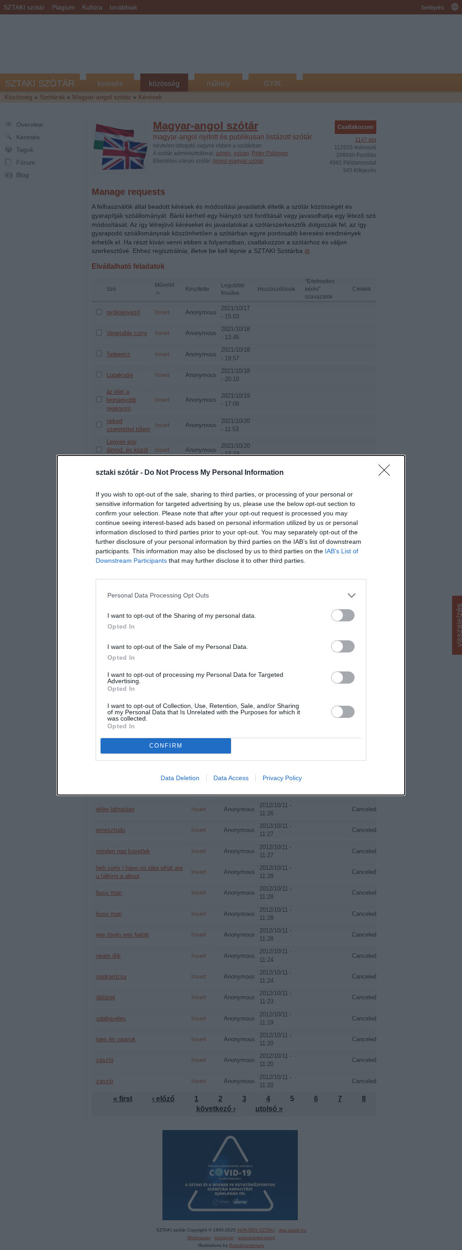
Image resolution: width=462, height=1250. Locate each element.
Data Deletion (180, 777)
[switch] (343, 615)
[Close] (387, 473)
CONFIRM (166, 745)
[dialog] (231, 625)
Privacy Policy (282, 777)
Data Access (231, 777)
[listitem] (231, 595)
